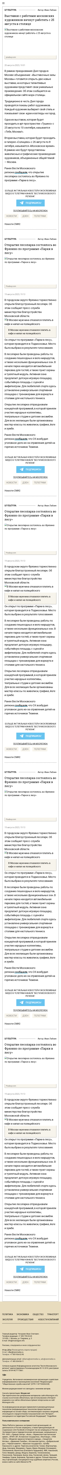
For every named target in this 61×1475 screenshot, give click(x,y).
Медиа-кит (25, 1393)
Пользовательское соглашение (16, 1421)
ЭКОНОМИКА (22, 1314)
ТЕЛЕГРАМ (40, 216)
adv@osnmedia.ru (48, 1359)
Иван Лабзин (50, 10)
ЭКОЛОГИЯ (7, 1319)
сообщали (20, 172)
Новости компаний (48, 1319)
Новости (11, 216)
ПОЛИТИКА (7, 1314)
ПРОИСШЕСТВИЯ (25, 1319)
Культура (10, 10)
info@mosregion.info (16, 1341)
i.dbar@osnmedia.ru (15, 1352)
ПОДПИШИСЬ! (33, 203)
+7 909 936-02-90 (17, 1354)
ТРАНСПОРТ (53, 1314)
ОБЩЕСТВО (38, 1314)
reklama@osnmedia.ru (31, 1359)
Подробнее (51, 1416)
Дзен (25, 216)
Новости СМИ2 (12, 224)
